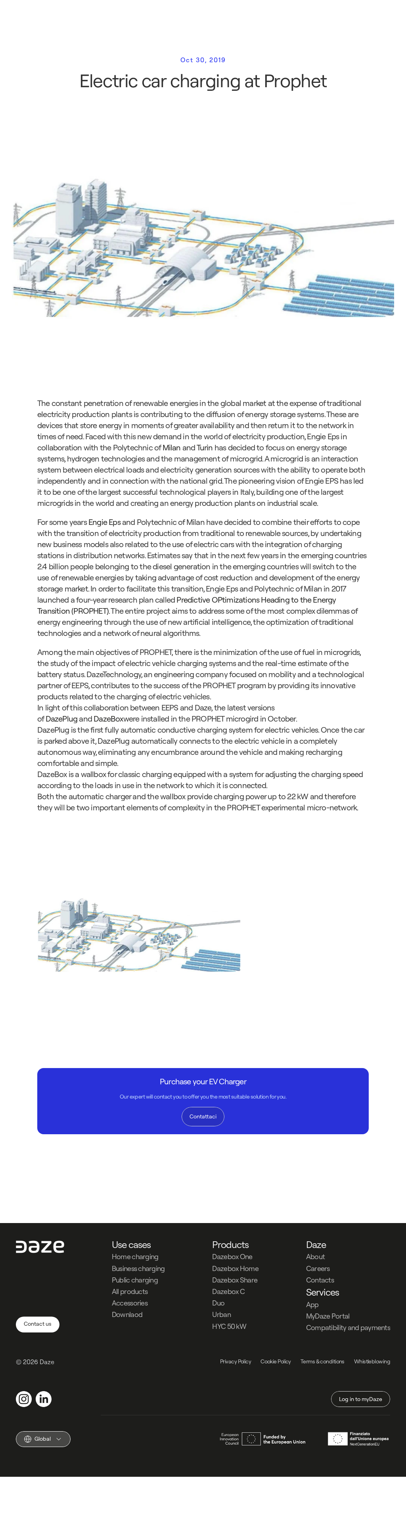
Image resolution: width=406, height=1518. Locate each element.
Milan (170, 447)
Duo (218, 1302)
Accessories (129, 1302)
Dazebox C (228, 1291)
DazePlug (60, 719)
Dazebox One (232, 1256)
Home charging (135, 1256)
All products (129, 1291)
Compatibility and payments (348, 1327)
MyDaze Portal (328, 1316)
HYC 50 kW (229, 1326)
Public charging (135, 1279)
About (315, 1256)
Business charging (138, 1268)
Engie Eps (104, 522)
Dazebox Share (234, 1279)
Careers (318, 1268)
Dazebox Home (235, 1268)
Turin (205, 447)
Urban (221, 1314)
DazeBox (107, 719)
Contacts (320, 1279)
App (312, 1304)
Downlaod (127, 1314)
